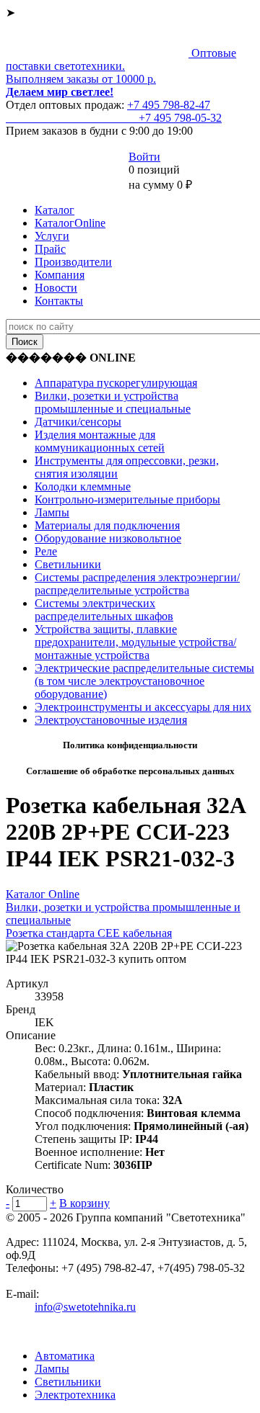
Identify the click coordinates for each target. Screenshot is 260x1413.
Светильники (68, 564)
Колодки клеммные (83, 486)
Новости (56, 288)
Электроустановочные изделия (111, 720)
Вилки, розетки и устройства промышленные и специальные (113, 402)
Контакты (59, 301)
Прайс (50, 249)
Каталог (54, 210)
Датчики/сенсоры (78, 422)
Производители (73, 262)
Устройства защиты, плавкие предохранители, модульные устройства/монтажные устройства (135, 642)
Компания (59, 275)
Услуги (52, 236)
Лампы (52, 512)
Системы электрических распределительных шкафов (104, 609)
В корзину (84, 1203)
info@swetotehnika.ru (85, 1307)
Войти (144, 157)
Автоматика (65, 1356)
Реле (46, 551)
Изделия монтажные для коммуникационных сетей (100, 441)
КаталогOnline (70, 223)
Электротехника (75, 1395)
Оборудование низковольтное (108, 538)
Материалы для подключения (107, 525)
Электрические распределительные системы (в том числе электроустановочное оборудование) (144, 681)
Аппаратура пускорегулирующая (116, 383)
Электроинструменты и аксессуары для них (143, 707)
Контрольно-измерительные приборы (127, 499)
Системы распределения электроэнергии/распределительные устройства (137, 583)
